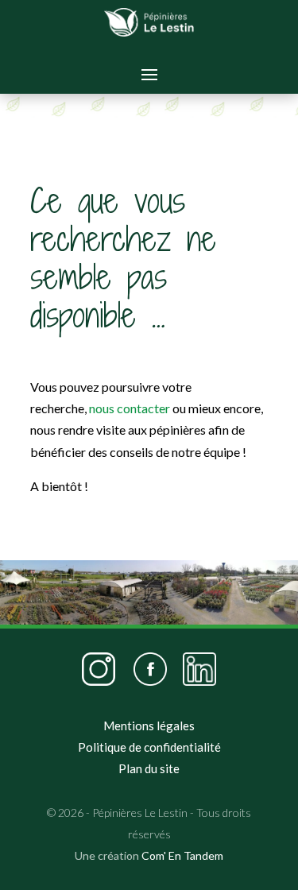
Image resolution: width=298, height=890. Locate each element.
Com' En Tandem (182, 855)
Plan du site (149, 768)
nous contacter (129, 408)
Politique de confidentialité (149, 747)
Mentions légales (149, 725)
